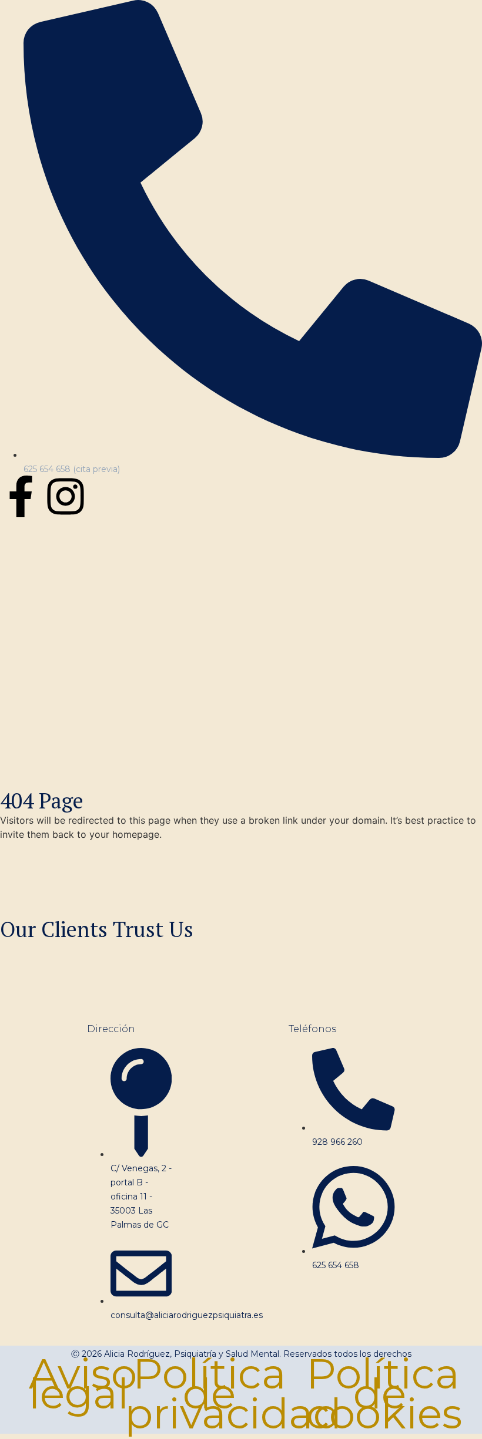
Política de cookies (384, 1393)
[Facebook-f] (21, 496)
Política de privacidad (233, 1393)
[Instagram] (65, 496)
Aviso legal (83, 1383)
